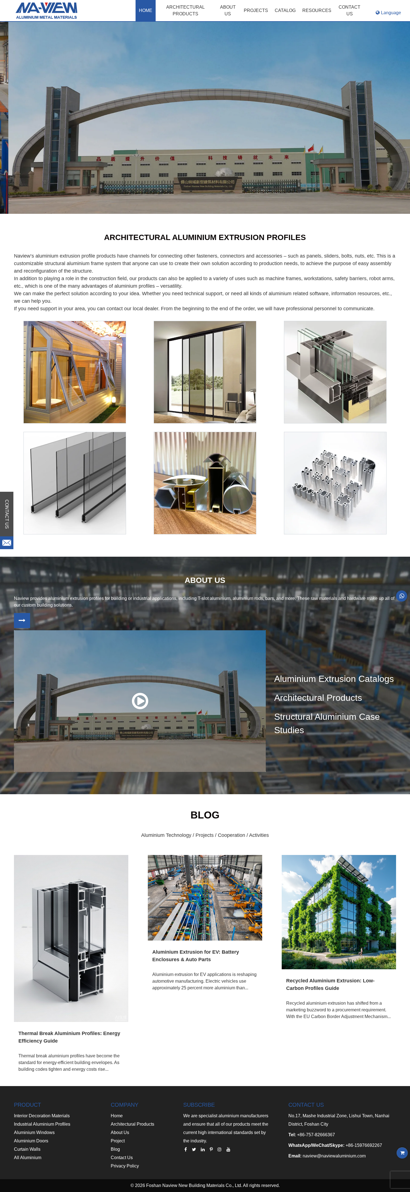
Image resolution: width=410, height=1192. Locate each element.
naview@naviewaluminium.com (334, 1156)
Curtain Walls (27, 1149)
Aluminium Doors (31, 1140)
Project (118, 1140)
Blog (115, 1149)
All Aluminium (27, 1157)
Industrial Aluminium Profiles (42, 1124)
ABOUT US (228, 10)
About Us (120, 1132)
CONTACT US (349, 10)
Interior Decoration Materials (42, 1115)
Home (145, 10)
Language (391, 12)
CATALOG (285, 10)
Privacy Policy (125, 1166)
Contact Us (122, 1157)
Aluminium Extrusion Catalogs (334, 679)
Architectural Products (185, 10)
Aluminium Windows (34, 1132)
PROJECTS (256, 10)
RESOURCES (316, 10)
